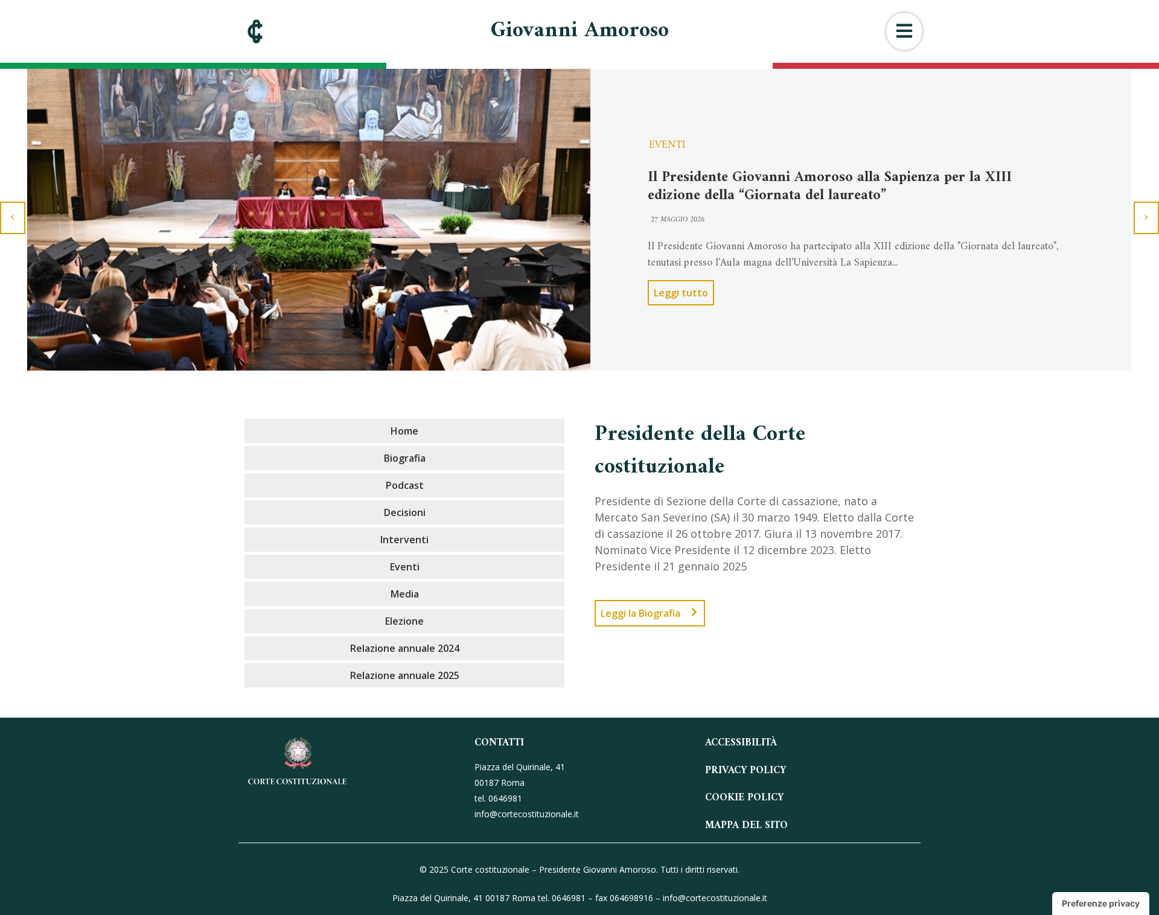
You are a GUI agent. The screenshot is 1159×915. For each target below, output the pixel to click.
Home (404, 431)
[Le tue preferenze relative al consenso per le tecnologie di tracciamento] (1100, 903)
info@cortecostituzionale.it (715, 898)
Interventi (404, 539)
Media (405, 594)
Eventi (667, 145)
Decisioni (405, 512)
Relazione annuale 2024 (404, 648)
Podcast (405, 485)
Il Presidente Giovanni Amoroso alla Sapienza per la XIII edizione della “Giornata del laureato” (830, 186)
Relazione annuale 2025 (404, 675)
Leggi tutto (681, 292)
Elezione (404, 621)
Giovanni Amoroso (580, 31)
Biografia (405, 458)
